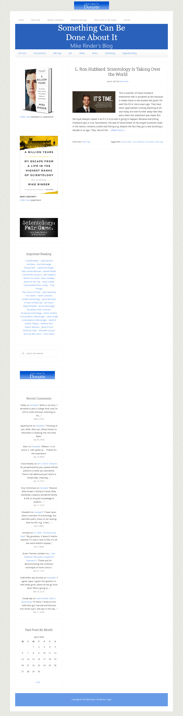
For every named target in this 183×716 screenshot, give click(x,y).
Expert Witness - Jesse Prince (39, 327)
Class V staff (126, 142)
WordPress (101, 700)
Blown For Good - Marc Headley (38, 278)
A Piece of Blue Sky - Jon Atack (39, 302)
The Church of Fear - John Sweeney (39, 292)
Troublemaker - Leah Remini (39, 260)
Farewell (34, 405)
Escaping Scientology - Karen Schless (39, 313)
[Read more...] (118, 130)
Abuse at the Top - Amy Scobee (39, 281)
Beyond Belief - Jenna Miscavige (38, 306)
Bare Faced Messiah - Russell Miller (39, 271)
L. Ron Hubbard (138, 142)
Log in (109, 700)
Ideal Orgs (86, 142)
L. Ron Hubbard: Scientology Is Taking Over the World (117, 71)
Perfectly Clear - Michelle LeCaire (39, 330)
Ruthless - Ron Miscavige (39, 264)
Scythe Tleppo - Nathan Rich (39, 323)
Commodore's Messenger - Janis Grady (39, 316)
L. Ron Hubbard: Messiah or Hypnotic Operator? (39, 557)
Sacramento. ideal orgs (154, 142)
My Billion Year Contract (39, 309)
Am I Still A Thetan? (47, 463)
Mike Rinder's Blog (91, 36)
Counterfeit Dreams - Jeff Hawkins (39, 274)
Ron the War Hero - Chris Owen (39, 334)
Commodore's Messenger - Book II (39, 320)
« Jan (37, 682)
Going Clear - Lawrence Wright (39, 267)
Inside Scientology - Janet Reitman (39, 299)
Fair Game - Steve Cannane (39, 295)
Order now (25, 117)
